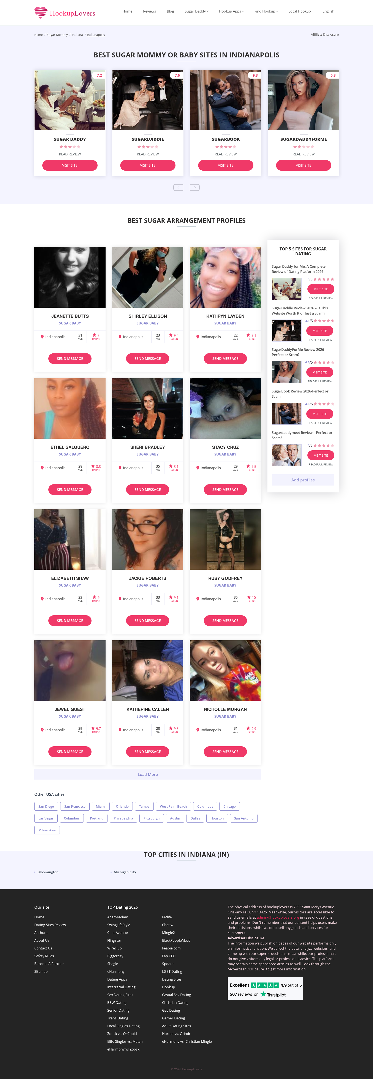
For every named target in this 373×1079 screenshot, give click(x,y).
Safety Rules (44, 956)
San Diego (46, 806)
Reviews (149, 11)
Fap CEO (168, 956)
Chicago (229, 806)
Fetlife (167, 917)
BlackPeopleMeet (176, 940)
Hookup (168, 987)
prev (178, 187)
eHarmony (116, 971)
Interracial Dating (121, 987)
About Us (41, 940)
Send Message (70, 358)
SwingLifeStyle (118, 924)
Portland (96, 818)
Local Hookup (300, 11)
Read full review (321, 298)
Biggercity (115, 956)
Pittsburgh (152, 818)
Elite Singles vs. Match (125, 1041)
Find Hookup (264, 11)
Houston (217, 818)
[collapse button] (147, 774)
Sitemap (41, 971)
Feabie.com (171, 948)
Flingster (114, 940)
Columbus (205, 806)
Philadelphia (123, 818)
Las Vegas (46, 818)
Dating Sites (172, 979)
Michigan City (125, 872)
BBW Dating (116, 1002)
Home (127, 11)
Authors (40, 932)
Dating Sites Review (50, 924)
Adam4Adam (117, 917)
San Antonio (243, 818)
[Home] (64, 13)
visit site (321, 289)
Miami (101, 806)
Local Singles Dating (123, 1026)
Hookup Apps (230, 11)
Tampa (144, 806)
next (195, 187)
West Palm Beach (173, 806)
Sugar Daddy (195, 11)
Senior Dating (118, 1010)
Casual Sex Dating (176, 994)
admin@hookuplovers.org (278, 917)
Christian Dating (175, 1002)
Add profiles (303, 480)
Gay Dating (171, 1010)
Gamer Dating (173, 1018)
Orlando (122, 806)
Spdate (168, 963)
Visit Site (69, 165)
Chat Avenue (117, 932)
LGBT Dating (172, 971)
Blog (170, 11)
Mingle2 (168, 932)
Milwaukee (47, 830)
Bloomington (48, 872)
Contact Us (43, 948)
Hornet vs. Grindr (176, 1033)
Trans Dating (117, 1018)
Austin (175, 818)
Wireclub (114, 948)
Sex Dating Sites (120, 994)
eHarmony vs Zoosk (123, 1049)
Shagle (112, 963)
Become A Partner (49, 963)
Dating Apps (117, 979)
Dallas (195, 818)
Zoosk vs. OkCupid (122, 1033)
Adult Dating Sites (176, 1026)
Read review (70, 154)
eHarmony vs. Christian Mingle (187, 1041)
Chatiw (167, 924)
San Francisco (74, 806)
